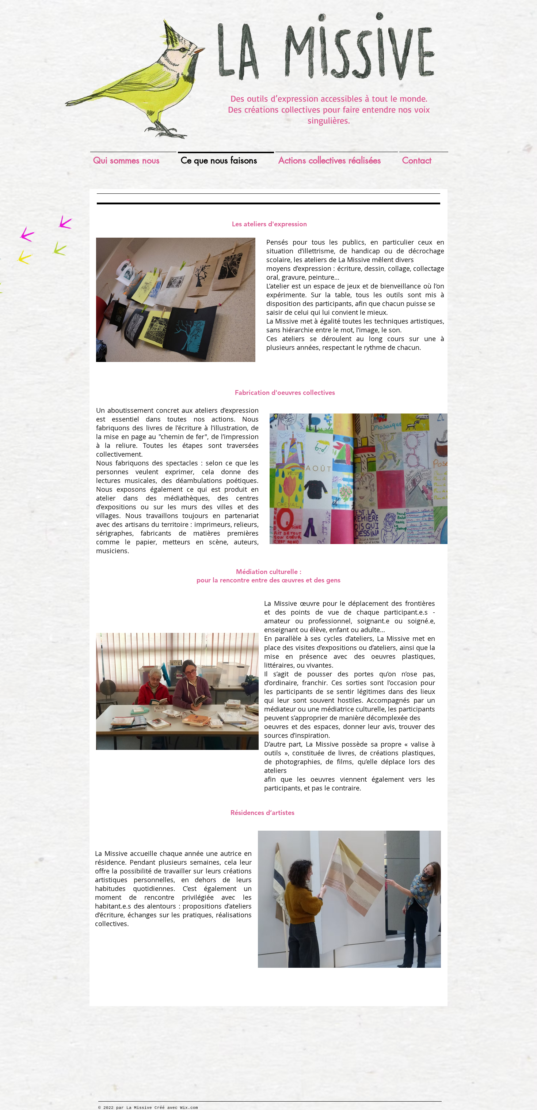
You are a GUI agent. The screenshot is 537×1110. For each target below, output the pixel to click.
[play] (240, 355)
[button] (359, 479)
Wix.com (189, 1108)
